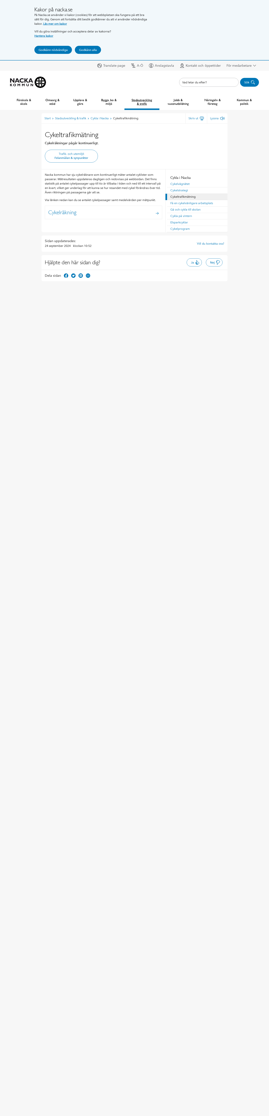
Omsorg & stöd (52, 102)
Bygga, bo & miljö (109, 102)
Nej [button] (212, 262)
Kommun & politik (244, 102)
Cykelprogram (180, 229)
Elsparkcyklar (179, 222)
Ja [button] (192, 262)
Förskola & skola (24, 102)
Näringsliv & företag (212, 102)
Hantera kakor (43, 36)
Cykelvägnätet (180, 184)
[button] (111, 65)
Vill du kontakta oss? (210, 243)
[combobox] (209, 82)
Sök (246, 82)
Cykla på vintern (181, 216)
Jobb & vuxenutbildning (178, 102)
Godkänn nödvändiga (53, 50)
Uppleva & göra (80, 102)
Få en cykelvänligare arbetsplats (191, 203)
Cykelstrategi (179, 190)
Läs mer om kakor (55, 23)
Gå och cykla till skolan (185, 209)
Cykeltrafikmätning (183, 196)
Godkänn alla (88, 50)
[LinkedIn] (81, 275)
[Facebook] (66, 275)
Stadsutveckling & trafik (142, 102)
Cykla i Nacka (180, 178)
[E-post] (88, 275)
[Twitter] (73, 275)
